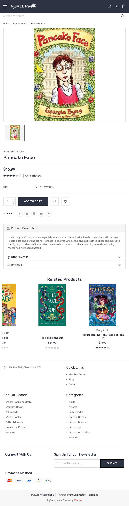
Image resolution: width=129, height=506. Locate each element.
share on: (9, 213)
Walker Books (13, 417)
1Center (78, 500)
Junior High (75, 427)
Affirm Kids (12, 412)
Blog (71, 379)
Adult (72, 401)
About (72, 384)
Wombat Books (14, 407)
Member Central (78, 374)
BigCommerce (78, 494)
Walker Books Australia (19, 401)
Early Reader (76, 412)
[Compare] (117, 8)
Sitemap (93, 494)
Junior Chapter (77, 422)
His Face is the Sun (52, 337)
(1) (19, 175)
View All (10, 432)
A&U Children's (14, 422)
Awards (73, 407)
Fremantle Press (15, 427)
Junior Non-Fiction (80, 432)
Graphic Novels (77, 417)
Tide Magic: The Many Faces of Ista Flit (102, 336)
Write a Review (33, 175)
